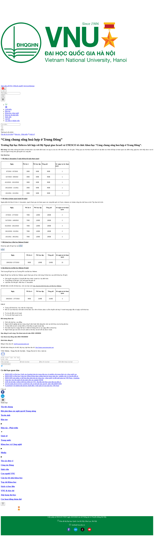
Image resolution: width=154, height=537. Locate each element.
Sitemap (31, 86)
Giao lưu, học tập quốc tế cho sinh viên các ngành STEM (24, 380)
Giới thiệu (8, 109)
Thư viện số (5, 86)
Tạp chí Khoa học (8, 482)
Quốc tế (32, 134)
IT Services (25, 86)
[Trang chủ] (64, 84)
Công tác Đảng (7, 465)
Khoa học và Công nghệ (11, 444)
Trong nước (6, 440)
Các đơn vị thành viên (12, 121)
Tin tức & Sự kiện (7, 134)
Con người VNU (8, 473)
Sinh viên (8, 117)
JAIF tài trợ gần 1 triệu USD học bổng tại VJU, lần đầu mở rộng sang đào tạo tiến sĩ (33, 382)
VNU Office (13, 86)
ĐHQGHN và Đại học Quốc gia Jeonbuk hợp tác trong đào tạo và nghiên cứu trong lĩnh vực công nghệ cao (41, 374)
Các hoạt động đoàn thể (11, 499)
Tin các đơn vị (7, 461)
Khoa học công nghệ (12, 113)
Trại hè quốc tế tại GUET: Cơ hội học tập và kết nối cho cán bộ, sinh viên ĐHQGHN (33, 384)
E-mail (19, 86)
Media (3, 452)
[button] (77, 392)
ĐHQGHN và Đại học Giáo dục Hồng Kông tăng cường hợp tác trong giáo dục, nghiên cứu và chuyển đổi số (41, 376)
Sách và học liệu (8, 486)
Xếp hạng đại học (8, 495)
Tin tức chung (7, 407)
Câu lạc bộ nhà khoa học (12, 478)
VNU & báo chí (7, 490)
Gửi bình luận (6, 364)
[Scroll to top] (3, 504)
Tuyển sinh (5, 415)
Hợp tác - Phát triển (21, 134)
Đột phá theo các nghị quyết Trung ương (18, 411)
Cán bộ (7, 119)
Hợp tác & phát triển (12, 115)
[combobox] (3, 89)
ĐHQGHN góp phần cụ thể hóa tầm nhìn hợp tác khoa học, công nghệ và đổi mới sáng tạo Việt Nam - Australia (42, 378)
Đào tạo (7, 111)
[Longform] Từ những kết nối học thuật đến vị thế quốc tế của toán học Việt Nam (32, 385)
